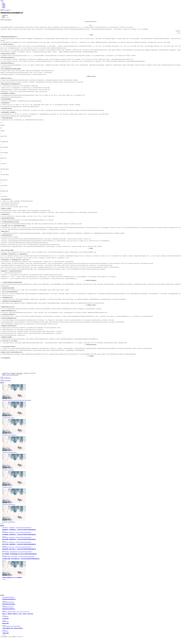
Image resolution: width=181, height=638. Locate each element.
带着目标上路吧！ (5, 623)
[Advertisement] (28, 365)
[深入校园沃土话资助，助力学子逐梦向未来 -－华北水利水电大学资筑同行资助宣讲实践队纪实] (18, 556)
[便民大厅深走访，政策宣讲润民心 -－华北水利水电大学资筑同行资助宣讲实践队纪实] (16, 542)
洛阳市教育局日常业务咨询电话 (5, 380)
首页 (3, 2)
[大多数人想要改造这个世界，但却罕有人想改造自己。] (11, 626)
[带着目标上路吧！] (5, 621)
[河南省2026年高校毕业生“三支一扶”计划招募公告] (14, 575)
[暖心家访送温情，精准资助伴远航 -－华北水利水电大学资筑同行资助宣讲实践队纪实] (16, 537)
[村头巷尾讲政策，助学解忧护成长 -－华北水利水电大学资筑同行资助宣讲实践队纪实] (16, 532)
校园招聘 (3, 4)
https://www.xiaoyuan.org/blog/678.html (12, 375)
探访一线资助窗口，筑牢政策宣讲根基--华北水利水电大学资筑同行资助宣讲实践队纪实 (19, 553)
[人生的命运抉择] (5, 616)
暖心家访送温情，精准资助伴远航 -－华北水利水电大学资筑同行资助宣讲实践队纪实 (19, 539)
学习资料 (3, 5)
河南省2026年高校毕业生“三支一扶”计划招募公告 (12, 577)
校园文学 (3, 6)
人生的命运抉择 (5, 618)
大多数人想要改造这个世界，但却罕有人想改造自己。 (13, 628)
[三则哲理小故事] (5, 631)
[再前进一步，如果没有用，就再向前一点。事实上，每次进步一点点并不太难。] (15, 611)
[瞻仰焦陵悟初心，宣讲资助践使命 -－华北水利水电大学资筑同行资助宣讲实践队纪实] (16, 527)
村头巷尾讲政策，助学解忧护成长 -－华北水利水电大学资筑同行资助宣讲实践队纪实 (19, 534)
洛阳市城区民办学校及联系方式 (8, 608)
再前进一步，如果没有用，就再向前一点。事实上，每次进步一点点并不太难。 (18, 613)
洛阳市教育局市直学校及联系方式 (9, 599)
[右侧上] (1, 523)
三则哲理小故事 (5, 633)
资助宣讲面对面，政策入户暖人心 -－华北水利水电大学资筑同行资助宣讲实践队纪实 (19, 549)
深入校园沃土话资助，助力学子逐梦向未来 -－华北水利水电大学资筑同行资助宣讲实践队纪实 (20, 558)
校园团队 (3, 7)
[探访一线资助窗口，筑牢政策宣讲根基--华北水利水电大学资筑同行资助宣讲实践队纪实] (17, 551)
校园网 (3, 3)
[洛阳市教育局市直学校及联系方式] (8, 597)
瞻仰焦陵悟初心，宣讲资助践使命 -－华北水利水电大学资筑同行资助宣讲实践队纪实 (19, 529)
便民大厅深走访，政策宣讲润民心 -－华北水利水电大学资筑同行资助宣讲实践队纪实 (19, 544)
